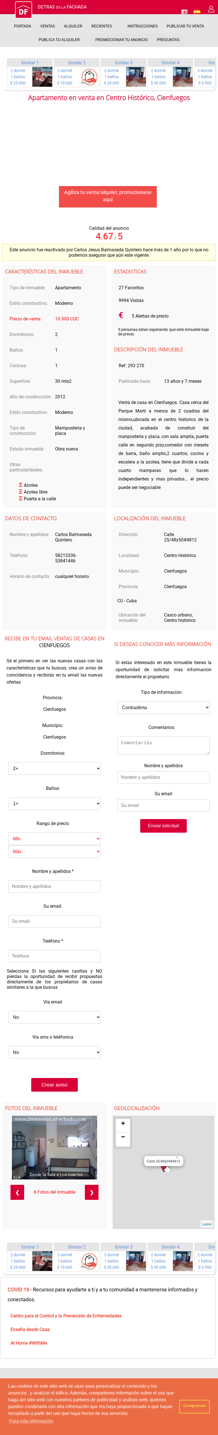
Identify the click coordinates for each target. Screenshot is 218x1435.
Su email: (52, 906)
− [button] (123, 1136)
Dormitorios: (53, 753)
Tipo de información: (162, 692)
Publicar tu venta (185, 26)
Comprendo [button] (194, 1405)
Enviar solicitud (163, 825)
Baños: (53, 788)
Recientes (101, 26)
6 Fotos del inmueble (55, 1192)
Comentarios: (161, 727)
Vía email (52, 1002)
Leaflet (206, 1224)
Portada (22, 26)
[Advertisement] (109, 146)
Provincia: (53, 697)
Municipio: (52, 725)
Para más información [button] (31, 1421)
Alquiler (73, 26)
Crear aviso (54, 1085)
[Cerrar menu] (7, 10)
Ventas (47, 26)
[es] (197, 11)
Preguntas (168, 39)
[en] (184, 11)
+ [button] (123, 1123)
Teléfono (53, 941)
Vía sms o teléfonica (52, 1037)
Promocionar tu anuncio (121, 39)
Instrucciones (142, 26)
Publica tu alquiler (59, 39)
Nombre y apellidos (53, 871)
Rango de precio (53, 823)
